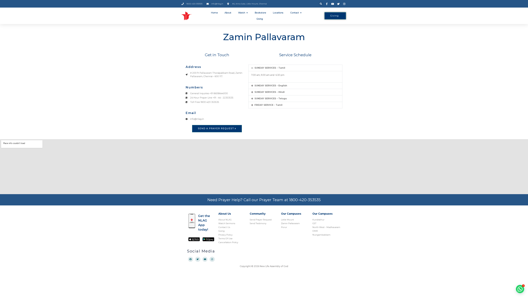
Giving (259, 19)
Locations (278, 12)
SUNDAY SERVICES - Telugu (271, 98)
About (228, 12)
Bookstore (260, 12)
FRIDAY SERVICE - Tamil (268, 105)
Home (214, 12)
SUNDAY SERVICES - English (271, 85)
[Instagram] (212, 259)
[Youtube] (205, 259)
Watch (241, 12)
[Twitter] (197, 259)
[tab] (295, 68)
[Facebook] (190, 259)
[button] (321, 4)
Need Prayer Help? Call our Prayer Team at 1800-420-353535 (264, 199)
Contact (294, 12)
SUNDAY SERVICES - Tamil (270, 68)
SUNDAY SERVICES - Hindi (270, 92)
